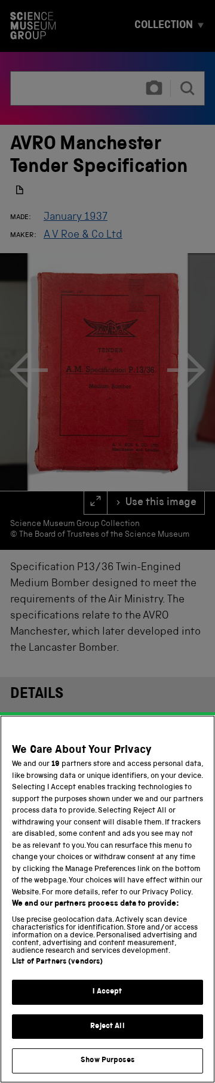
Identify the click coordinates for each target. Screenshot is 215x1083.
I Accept (107, 992)
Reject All (107, 1026)
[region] (107, 899)
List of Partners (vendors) (57, 962)
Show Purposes (107, 1060)
